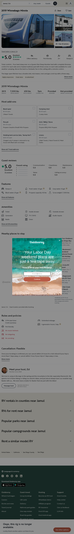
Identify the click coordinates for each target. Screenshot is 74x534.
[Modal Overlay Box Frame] (37, 267)
